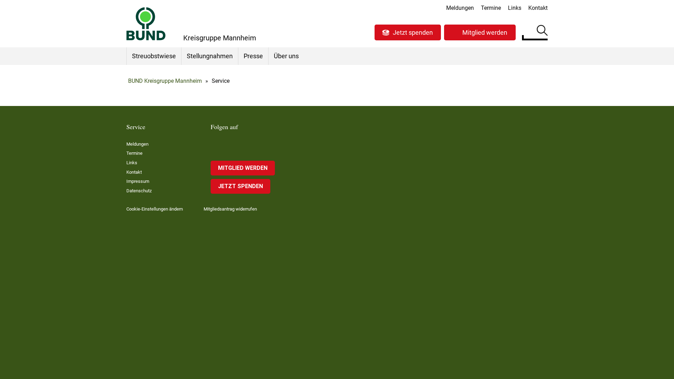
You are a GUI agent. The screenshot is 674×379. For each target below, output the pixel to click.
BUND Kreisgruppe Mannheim (165, 81)
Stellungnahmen (210, 56)
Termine (491, 8)
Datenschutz (139, 190)
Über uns (286, 56)
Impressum (137, 181)
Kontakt (538, 8)
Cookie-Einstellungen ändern (154, 209)
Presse (253, 56)
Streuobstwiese (154, 56)
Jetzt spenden (413, 32)
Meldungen (460, 8)
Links (514, 8)
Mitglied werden (484, 32)
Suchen (542, 31)
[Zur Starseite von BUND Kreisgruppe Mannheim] (146, 23)
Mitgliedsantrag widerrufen (230, 209)
